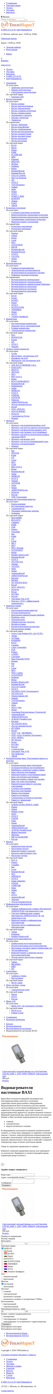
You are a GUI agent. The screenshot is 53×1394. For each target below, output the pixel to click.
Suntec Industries (18, 881)
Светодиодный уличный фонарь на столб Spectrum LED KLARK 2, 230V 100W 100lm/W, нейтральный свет (25, 1073)
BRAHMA (16, 964)
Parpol (14, 303)
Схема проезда (7, 1391)
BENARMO (16, 518)
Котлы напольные (19, 138)
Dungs (14, 150)
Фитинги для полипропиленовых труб (28, 425)
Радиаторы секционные (21, 226)
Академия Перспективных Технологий (28, 712)
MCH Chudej (17, 983)
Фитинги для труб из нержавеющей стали (29, 441)
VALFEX (15, 256)
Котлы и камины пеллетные (23, 111)
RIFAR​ (14, 247)
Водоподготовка (18, 624)
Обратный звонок (9, 38)
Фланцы (15, 446)
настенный (8, 1284)
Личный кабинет (13, 47)
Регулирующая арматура (22, 506)
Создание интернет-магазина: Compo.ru (18, 1355)
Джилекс (15, 899)
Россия (14, 495)
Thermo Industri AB (19, 696)
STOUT (14, 182)
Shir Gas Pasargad (18, 178)
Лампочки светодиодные (22, 87)
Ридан (14, 261)
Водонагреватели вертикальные (25, 279)
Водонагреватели (13, 263)
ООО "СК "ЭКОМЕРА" (21, 733)
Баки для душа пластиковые (23, 781)
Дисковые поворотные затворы (25, 511)
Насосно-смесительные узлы (24, 853)
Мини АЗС (11, 1001)
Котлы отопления (14, 99)
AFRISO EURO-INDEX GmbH (24, 805)
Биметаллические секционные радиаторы (29, 215)
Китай (14, 407)
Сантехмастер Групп (20, 416)
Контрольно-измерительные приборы (27, 615)
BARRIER (15, 640)
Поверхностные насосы (21, 846)
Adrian (14, 636)
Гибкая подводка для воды (23, 622)
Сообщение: (6, 1183)
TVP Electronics (18, 185)
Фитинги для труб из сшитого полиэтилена (30, 428)
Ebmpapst (15, 934)
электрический (10, 1294)
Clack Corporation (18, 647)
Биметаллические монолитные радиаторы (29, 217)
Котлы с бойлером (19, 124)
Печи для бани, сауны (15, 985)
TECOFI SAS (17, 562)
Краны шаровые (18, 504)
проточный (9, 1279)
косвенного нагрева (12, 1296)
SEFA (13, 814)
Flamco (14, 529)
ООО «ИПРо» (17, 737)
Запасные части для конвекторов (25, 326)
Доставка (10, 10)
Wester (14, 192)
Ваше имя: (5, 1175)
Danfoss (14, 233)
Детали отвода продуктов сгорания (26, 957)
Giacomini (15, 532)
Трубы (14, 353)
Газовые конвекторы (20, 328)
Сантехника (11, 971)
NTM (13, 465)
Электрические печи (20, 990)
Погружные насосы (20, 848)
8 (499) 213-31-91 (8, 30)
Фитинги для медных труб (23, 439)
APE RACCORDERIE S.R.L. (24, 365)
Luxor (13, 240)
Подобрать (6, 1324)
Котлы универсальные (21, 113)
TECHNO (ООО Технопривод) (25, 691)
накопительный (10, 1276)
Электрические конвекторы (23, 330)
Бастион (15, 578)
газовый (7, 1291)
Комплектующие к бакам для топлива (28, 779)
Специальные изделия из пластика (26, 798)
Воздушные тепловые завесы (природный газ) (31, 948)
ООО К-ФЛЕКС (18, 411)
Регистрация (11, 49)
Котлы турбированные (21, 129)
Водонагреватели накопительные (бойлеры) (30, 284)
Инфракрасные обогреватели (19, 904)
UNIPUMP (16, 885)
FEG (13, 335)
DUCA (14, 860)
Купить (5, 1081)
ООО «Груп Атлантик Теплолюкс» (26, 735)
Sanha (13, 388)
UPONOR (15, 397)
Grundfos (15, 865)
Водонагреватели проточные (24, 286)
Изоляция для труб (19, 358)
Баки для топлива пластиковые (25, 777)
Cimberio (15, 522)
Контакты (10, 12)
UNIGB (14, 818)
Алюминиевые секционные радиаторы (28, 219)
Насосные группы (19, 855)
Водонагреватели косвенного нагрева (28, 273)
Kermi (13, 238)
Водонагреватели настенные (24, 289)
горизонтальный (11, 1306)
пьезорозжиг (9, 1316)
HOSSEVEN (16, 337)
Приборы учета (18, 617)
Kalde (13, 455)
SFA (13, 874)
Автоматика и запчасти (21, 115)
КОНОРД (15, 199)
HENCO (15, 370)
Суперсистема (17, 749)
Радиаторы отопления (15, 208)
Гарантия (10, 1368)
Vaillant (14, 187)
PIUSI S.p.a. (16, 1010)
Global (14, 236)
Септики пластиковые (21, 788)
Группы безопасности (20, 613)
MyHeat (14, 164)
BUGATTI (15, 520)
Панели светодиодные (21, 90)
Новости (10, 1373)
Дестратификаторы (19, 950)
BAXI (13, 145)
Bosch (13, 148)
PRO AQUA (16, 377)
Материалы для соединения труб (25, 360)
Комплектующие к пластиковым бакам (28, 774)
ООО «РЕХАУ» (18, 409)
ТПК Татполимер (19, 497)
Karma (14, 340)
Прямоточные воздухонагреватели (26, 943)
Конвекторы (11, 319)
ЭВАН (14, 205)
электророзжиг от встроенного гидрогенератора (25, 1321)
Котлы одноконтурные (21, 134)
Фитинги (10, 421)
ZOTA (14, 194)
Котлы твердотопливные (22, 106)
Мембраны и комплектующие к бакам (28, 770)
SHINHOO (16, 876)
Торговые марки (13, 5)
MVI (13, 242)
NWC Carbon (17, 673)
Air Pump (15, 638)
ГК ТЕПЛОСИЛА (19, 582)
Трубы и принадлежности (17, 349)
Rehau (14, 168)
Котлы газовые (17, 104)
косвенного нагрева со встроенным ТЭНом (23, 1299)
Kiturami (15, 159)
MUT (13, 543)
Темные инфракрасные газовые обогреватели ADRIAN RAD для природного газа (31, 910)
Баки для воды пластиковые (23, 772)
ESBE (13, 152)
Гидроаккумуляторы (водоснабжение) (28, 768)
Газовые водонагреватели (22, 268)
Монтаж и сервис (13, 1366)
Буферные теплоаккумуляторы (24, 275)
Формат (14, 418)
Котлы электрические (20, 108)
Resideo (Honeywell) (20, 555)
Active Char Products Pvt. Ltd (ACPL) (27, 633)
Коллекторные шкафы (21, 629)
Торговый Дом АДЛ (20, 599)
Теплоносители (18, 619)
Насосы (9, 842)
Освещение (11, 83)
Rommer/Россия (18, 173)
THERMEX (16, 310)
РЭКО (14, 203)
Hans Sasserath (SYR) (20, 659)
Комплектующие (13, 606)
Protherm (15, 166)
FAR (13, 527)
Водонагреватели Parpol (16, 1333)
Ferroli (14, 298)
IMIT (13, 157)
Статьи (9, 1375)
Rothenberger (16, 386)
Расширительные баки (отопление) (26, 765)
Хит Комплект (17, 754)
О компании (11, 3)
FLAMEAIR (16, 155)
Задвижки (15, 513)
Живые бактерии (18, 832)
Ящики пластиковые (20, 793)
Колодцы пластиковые (21, 791)
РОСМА (15, 594)
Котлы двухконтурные (21, 136)
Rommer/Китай (17, 171)
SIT (12, 180)
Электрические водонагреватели (25, 270)
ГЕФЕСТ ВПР (17, 196)
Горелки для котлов (19, 118)
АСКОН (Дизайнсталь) (21, 719)
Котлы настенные (19, 141)
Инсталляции (17, 978)
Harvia (14, 994)
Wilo (13, 892)
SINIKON (15, 390)
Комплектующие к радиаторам (24, 222)
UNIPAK (15, 395)
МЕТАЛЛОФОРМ (19, 837)
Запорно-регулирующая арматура (21, 499)
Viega (13, 485)
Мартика (15, 835)
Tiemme (14, 481)
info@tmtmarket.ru (24, 30)
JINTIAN (15, 372)
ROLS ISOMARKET (20, 381)
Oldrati (14, 809)
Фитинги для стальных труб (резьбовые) (29, 432)
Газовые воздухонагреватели (19, 939)
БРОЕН (14, 580)
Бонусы (9, 1371)
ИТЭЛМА (15, 728)
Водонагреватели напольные (24, 291)
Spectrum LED (17, 97)
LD (12, 458)
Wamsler (14, 347)
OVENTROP (17, 245)
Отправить (6, 1185)
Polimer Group (17, 811)
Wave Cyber (16, 707)
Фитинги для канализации (23, 444)
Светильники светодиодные (23, 92)
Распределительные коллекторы (25, 626)
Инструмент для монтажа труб (24, 356)
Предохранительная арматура (24, 610)
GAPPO (14, 654)
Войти (9, 54)
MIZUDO (15, 162)
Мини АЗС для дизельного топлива (27, 1006)
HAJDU (14, 300)
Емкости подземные (20, 795)
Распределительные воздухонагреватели (29, 946)
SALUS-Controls (18, 175)
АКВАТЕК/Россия (19, 402)
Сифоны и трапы (18, 976)
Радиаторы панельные (21, 229)
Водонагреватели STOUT (17, 1336)
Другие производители (21, 404)
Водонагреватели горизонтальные (26, 282)
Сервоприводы (18, 508)
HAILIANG (16, 367)
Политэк (15, 414)
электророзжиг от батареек (15, 1319)
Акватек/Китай (18, 573)
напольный (9, 1286)
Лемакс (14, 201)
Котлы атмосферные (20, 127)
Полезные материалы (15, 1019)
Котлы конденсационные (22, 131)
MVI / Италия (17, 548)
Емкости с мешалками (21, 800)
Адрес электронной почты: (13, 1177)
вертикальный (10, 1304)
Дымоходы (16, 120)
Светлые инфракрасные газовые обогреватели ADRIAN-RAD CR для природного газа (27, 915)
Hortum (14, 661)
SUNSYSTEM (17, 307)
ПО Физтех (16, 740)
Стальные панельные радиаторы (25, 212)
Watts (13, 189)
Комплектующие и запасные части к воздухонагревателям (27, 954)
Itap (12, 451)
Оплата (9, 8)
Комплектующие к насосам (23, 851)
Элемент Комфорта (19, 316)
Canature (15, 645)
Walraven (15, 400)
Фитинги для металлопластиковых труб (28, 430)
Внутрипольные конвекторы (24, 323)
